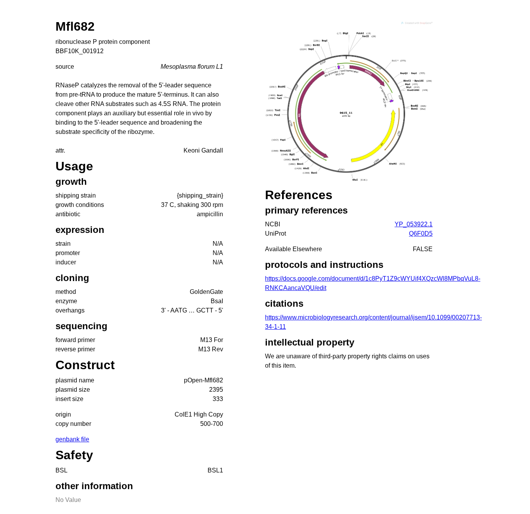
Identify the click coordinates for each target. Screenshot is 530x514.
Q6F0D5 (421, 233)
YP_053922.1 (414, 224)
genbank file (72, 439)
